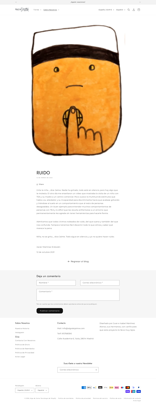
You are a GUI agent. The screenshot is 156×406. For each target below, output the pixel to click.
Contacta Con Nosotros (25, 340)
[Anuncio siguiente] (140, 2)
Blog (17, 336)
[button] (37, 9)
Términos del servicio (100, 398)
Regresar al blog (80, 261)
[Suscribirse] (95, 370)
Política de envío (116, 398)
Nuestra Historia (22, 328)
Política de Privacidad (24, 353)
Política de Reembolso (25, 349)
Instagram (19, 332)
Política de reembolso (66, 398)
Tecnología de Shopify (48, 398)
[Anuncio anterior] (16, 2)
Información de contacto (132, 398)
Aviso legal (137, 400)
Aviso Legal (20, 357)
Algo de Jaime (35, 398)
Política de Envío (22, 345)
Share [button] (41, 184)
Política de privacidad (83, 398)
